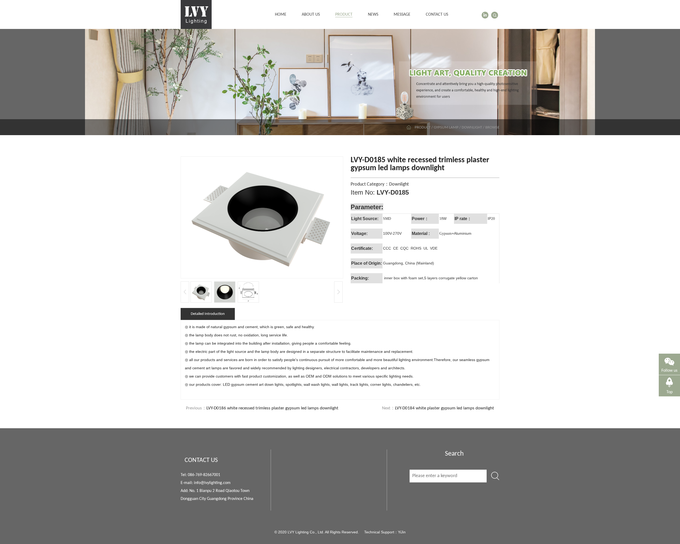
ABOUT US (311, 14)
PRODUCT (343, 14)
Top (669, 392)
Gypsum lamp (446, 128)
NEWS (373, 14)
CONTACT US (437, 14)
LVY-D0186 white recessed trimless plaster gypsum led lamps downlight (272, 408)
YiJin (402, 532)
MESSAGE (402, 14)
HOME (280, 14)
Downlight (472, 128)
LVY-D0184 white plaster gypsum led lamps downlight (444, 408)
